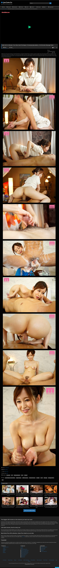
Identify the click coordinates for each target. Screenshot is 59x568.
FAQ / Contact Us (44, 551)
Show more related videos (29, 510)
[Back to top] (58, 561)
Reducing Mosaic (17, 475)
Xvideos (25, 475)
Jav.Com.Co (7, 2)
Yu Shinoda (7, 467)
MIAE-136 (6, 471)
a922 (7, 473)
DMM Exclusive (25, 477)
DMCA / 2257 (43, 549)
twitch (4, 551)
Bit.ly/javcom (23, 555)
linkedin (4, 550)
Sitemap (42, 550)
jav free (23, 536)
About (5, 47)
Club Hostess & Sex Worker (10, 477)
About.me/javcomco (24, 553)
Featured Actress (32, 477)
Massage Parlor (51, 477)
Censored (8, 475)
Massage (45, 477)
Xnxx (22, 475)
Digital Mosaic (18, 477)
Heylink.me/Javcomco (24, 552)
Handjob (38, 477)
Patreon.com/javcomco (25, 550)
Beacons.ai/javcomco (24, 551)
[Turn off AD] (57, 567)
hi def (42, 477)
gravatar (4, 552)
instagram (4, 549)
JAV (12, 475)
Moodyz (6, 469)
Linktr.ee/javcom (23, 554)
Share (11, 47)
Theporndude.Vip (24, 549)
